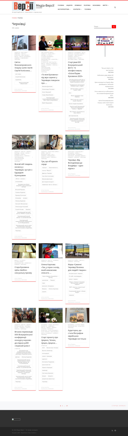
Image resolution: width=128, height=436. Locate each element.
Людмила (73, 173)
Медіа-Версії (20, 430)
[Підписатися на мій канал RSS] (112, 430)
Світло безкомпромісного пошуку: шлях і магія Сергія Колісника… (105, 103)
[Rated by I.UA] (16, 420)
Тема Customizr (32, 432)
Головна (14, 18)
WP (19, 432)
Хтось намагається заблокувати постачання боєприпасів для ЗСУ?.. (104, 93)
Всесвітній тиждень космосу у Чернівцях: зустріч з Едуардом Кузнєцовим (23, 170)
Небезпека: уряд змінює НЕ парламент (105, 76)
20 (67, 406)
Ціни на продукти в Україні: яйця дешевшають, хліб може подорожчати (104, 84)
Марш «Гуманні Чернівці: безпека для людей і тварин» (77, 267)
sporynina (20, 89)
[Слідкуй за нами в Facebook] (115, 430)
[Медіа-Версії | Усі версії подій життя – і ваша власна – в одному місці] (23, 6)
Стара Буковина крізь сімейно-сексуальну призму (23, 270)
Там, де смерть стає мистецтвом (107, 69)
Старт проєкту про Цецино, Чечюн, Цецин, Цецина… (49, 340)
